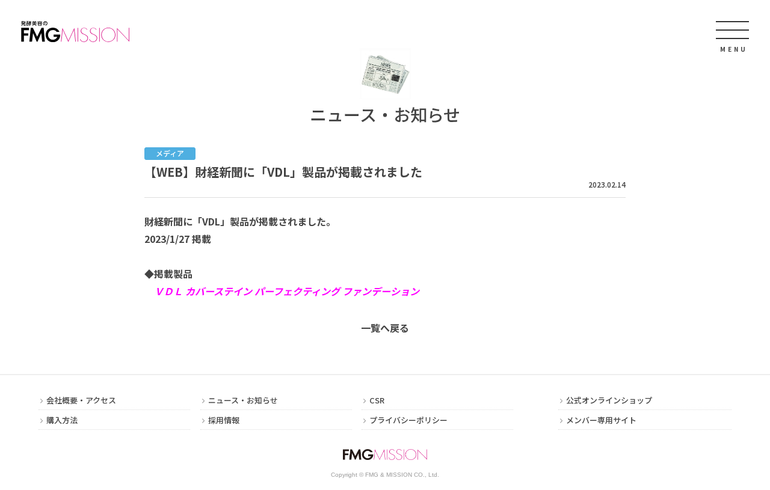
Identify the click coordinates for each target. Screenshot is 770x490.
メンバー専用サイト (601, 421)
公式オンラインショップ (609, 401)
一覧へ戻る (385, 327)
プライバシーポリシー (408, 421)
